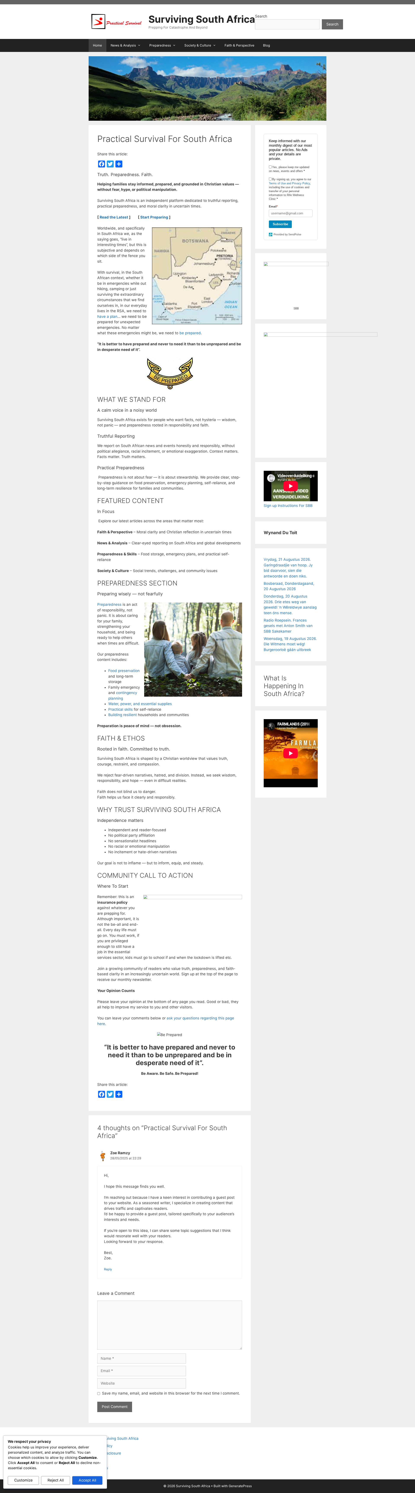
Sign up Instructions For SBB (288, 505)
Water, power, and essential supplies (140, 704)
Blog (266, 45)
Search (261, 16)
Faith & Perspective (239, 45)
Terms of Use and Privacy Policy (289, 183)
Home (97, 45)
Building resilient (123, 715)
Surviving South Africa (201, 19)
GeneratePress (240, 1486)
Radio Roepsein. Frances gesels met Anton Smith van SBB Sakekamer (288, 625)
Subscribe (280, 224)
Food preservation (124, 671)
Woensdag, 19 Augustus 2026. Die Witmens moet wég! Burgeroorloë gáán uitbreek (290, 644)
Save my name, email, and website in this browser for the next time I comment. (171, 1393)
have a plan (107, 316)
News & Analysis (123, 45)
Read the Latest (114, 217)
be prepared (190, 333)
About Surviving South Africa (114, 1438)
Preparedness (160, 45)
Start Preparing (154, 217)
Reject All (56, 1480)
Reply (108, 1269)
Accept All (87, 1480)
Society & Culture (197, 45)
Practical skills (120, 709)
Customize (23, 1480)
